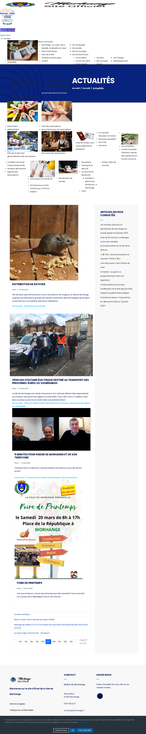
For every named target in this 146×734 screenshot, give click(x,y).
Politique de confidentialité (21, 710)
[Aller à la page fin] (78, 640)
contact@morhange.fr (74, 710)
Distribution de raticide (28, 284)
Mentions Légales (17, 704)
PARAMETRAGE (61, 730)
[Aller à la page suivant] (75, 640)
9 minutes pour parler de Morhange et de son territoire (45, 456)
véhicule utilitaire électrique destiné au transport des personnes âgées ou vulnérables (50, 381)
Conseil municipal (22, 614)
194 (31, 641)
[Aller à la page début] (13, 640)
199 (59, 641)
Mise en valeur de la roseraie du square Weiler (34, 619)
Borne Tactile (7, 30)
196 (42, 641)
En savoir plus (84, 722)
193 (26, 641)
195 (37, 641)
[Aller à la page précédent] (16, 640)
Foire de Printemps (29, 583)
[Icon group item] (100, 696)
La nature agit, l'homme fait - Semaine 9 (32, 633)
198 (54, 641)
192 (20, 641)
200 (65, 641)
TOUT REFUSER (84, 730)
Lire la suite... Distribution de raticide (28, 306)
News (14, 290)
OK (73, 730)
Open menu (5, 35)
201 (71, 641)
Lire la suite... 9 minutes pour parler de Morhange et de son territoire (45, 477)
